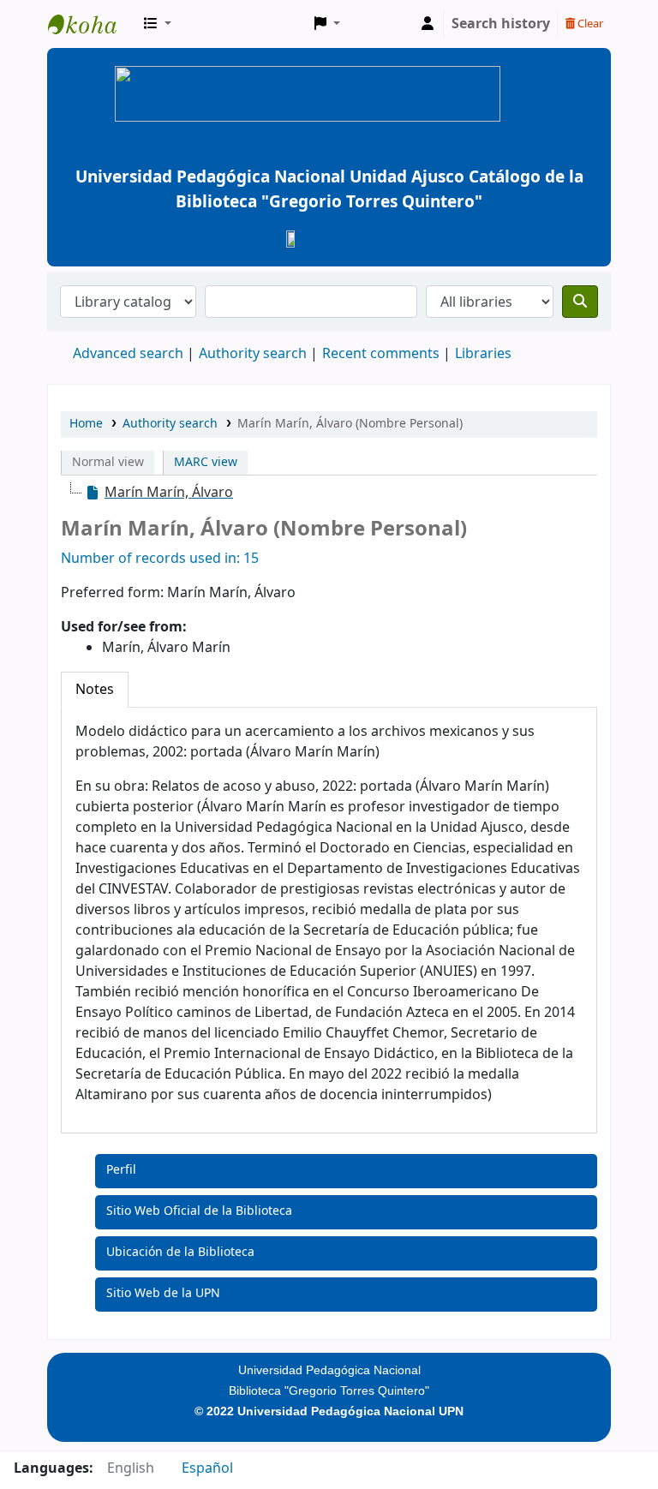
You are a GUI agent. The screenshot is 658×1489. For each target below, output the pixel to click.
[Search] (580, 301)
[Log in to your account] (427, 24)
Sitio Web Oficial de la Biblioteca (199, 1211)
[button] (157, 24)
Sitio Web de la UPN (163, 1293)
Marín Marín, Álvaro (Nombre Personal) (350, 424)
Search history (501, 24)
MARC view (205, 462)
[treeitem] (158, 492)
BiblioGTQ (91, 24)
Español (207, 1468)
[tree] (329, 492)
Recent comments (381, 354)
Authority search (253, 354)
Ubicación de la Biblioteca (180, 1252)
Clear (589, 23)
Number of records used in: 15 (160, 558)
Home (86, 424)
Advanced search (128, 354)
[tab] (95, 690)
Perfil (121, 1170)
